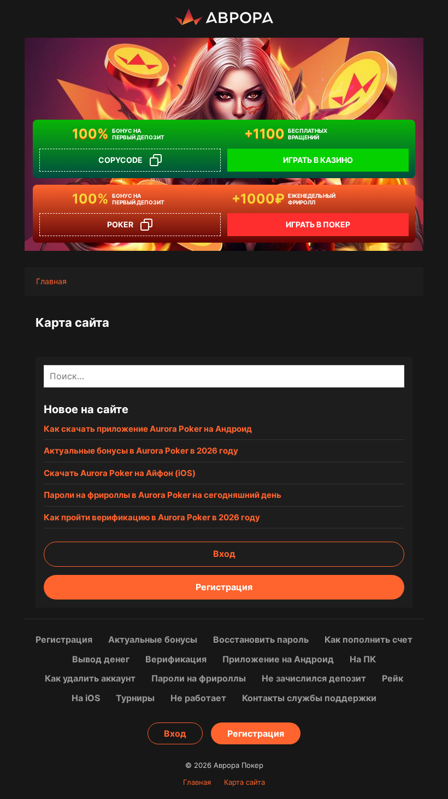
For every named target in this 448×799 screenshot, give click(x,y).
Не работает (198, 697)
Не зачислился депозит (314, 678)
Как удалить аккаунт (90, 678)
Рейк (392, 678)
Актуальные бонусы (152, 639)
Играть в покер (318, 224)
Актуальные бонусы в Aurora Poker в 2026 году (141, 450)
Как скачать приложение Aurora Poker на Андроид (148, 429)
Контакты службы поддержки (309, 697)
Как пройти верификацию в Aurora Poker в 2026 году (152, 517)
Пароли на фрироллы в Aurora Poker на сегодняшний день (162, 495)
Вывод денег (100, 659)
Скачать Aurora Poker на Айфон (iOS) (120, 473)
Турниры (135, 697)
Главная (197, 782)
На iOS (86, 697)
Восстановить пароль (261, 639)
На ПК (363, 659)
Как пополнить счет (368, 639)
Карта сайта (244, 782)
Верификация (176, 659)
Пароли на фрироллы (198, 678)
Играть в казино (318, 159)
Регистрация (224, 586)
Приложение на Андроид (278, 659)
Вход (224, 553)
